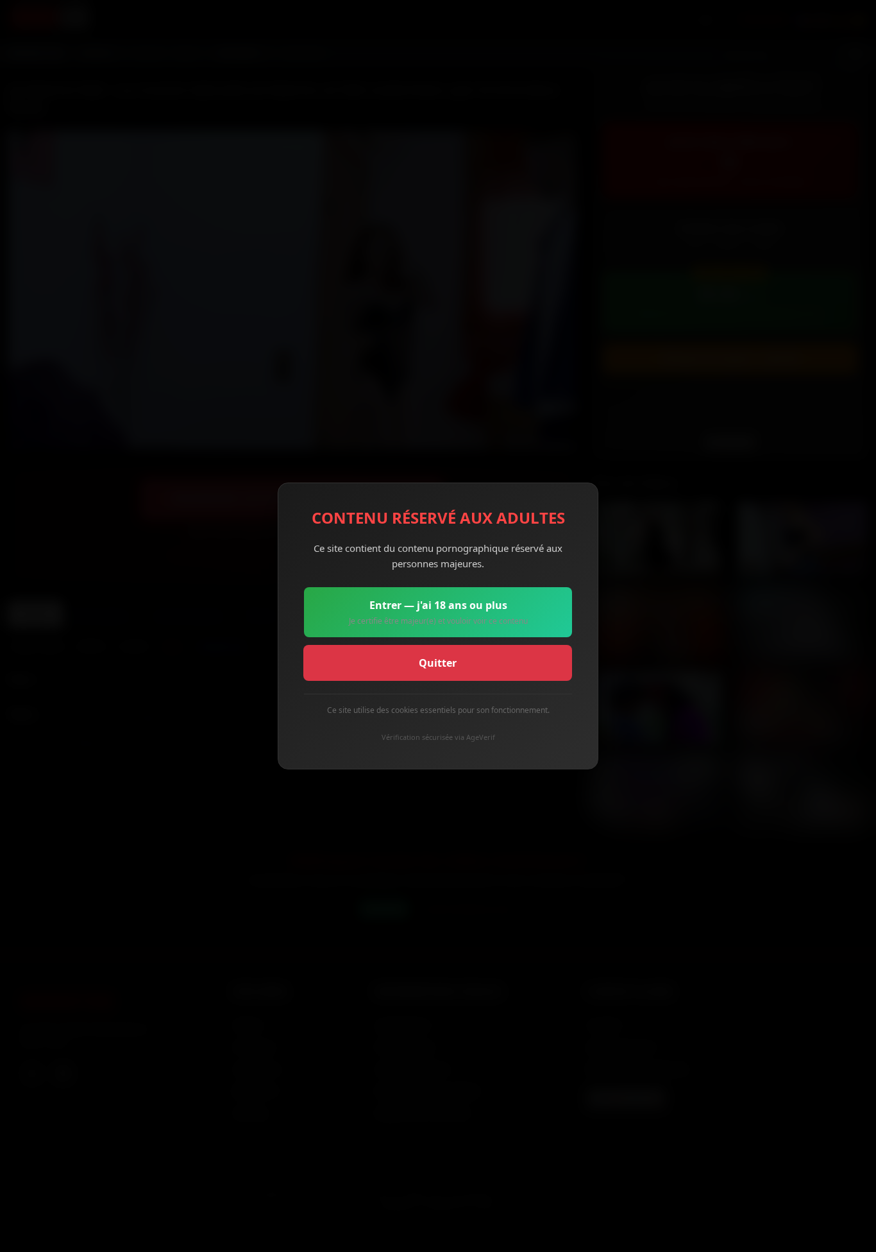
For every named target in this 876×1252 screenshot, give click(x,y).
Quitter (438, 663)
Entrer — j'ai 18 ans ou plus (438, 612)
